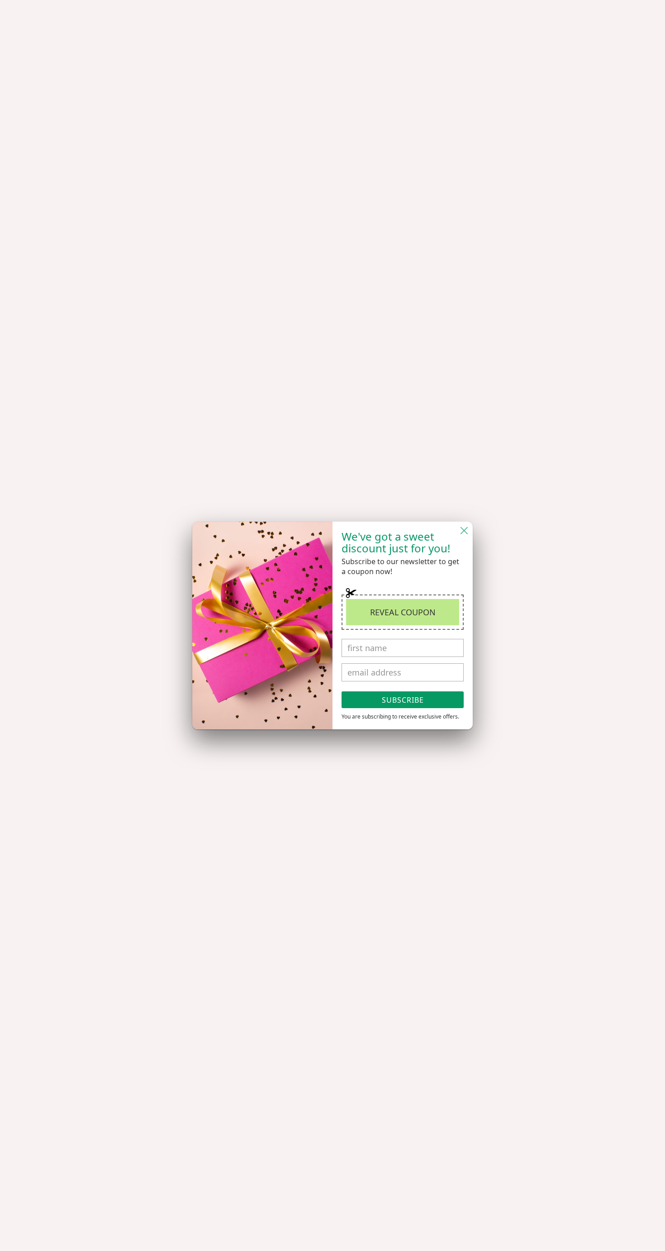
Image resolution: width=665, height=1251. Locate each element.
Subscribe (403, 700)
